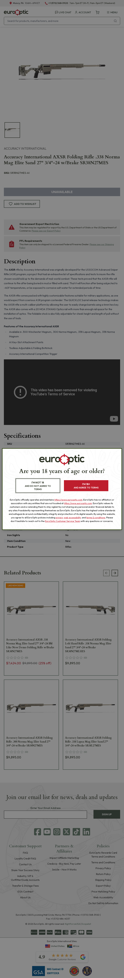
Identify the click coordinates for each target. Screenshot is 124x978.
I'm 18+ (86, 485)
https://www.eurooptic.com (68, 499)
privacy (59, 517)
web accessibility (72, 517)
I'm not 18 (38, 486)
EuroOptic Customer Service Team (62, 521)
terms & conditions (95, 517)
